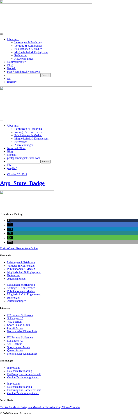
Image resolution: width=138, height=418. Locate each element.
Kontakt (11, 68)
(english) (12, 81)
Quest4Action (15, 328)
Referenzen (20, 55)
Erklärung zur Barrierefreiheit (24, 374)
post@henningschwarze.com (23, 71)
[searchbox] (23, 75)
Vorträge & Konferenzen (28, 45)
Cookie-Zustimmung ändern (23, 377)
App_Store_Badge (22, 183)
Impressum (13, 367)
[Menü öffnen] (1, 34)
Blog (10, 65)
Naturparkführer (16, 61)
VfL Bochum (14, 321)
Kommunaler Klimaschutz (22, 331)
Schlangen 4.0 (15, 318)
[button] (8, 220)
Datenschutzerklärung (19, 370)
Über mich (13, 39)
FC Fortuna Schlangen (20, 315)
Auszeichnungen (23, 58)
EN (9, 78)
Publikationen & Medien (28, 48)
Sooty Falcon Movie (18, 324)
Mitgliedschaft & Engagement (31, 52)
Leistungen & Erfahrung (28, 42)
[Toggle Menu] (1, 120)
